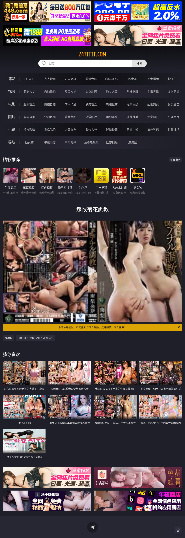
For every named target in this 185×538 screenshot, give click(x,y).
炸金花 (132, 79)
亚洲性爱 (29, 104)
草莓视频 (70, 142)
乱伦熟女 (153, 104)
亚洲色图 (50, 117)
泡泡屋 (132, 142)
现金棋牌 (153, 79)
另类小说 (132, 130)
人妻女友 (70, 130)
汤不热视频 (91, 142)
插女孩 (29, 142)
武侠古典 (91, 130)
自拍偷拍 (50, 92)
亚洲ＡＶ (29, 92)
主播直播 (153, 92)
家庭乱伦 (50, 130)
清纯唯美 (132, 117)
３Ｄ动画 (91, 92)
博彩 (11, 78)
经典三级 (132, 104)
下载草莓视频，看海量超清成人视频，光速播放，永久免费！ (92, 327)
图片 (11, 116)
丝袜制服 (132, 92)
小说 (11, 129)
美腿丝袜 (112, 117)
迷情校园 (112, 130)
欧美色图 (70, 117)
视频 (11, 91)
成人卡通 (70, 104)
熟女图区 (153, 117)
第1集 (8, 338)
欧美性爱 (91, 104)
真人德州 (50, 79)
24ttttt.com (92, 54)
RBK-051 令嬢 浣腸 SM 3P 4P (35, 338)
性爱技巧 (173, 130)
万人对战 (70, 79)
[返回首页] (178, 530)
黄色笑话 (153, 130)
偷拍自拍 (50, 104)
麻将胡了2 (111, 79)
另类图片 (173, 117)
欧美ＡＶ (70, 92)
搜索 (139, 63)
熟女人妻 (112, 92)
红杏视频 (112, 142)
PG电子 (29, 79)
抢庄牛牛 (173, 79)
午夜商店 (50, 142)
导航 (11, 142)
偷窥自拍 (29, 117)
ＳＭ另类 (173, 92)
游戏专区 (91, 79)
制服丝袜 (112, 104)
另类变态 (173, 104)
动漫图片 (91, 117)
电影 (11, 104)
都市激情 (29, 130)
